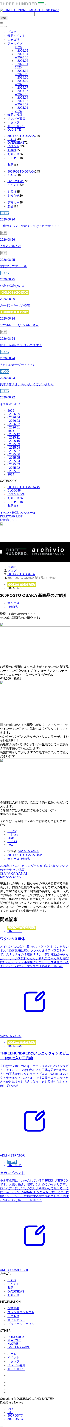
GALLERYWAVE (18, 1347)
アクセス (13, 1316)
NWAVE (12, 1343)
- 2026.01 (13, 427)
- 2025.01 (13, 471)
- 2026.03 (13, 420)
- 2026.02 (13, 424)
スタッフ (13, 122)
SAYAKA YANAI (28, 851)
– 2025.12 (21, 70)
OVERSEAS (15, 142)
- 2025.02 (13, 467)
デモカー (13, 157)
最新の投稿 (14, 114)
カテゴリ (13, 39)
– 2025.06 (21, 91)
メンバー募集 (16, 118)
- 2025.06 (13, 454)
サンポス (13, 603)
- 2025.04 (13, 461)
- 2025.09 (13, 444)
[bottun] (1, 23)
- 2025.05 (13, 457)
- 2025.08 (13, 447)
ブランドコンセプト (20, 1312)
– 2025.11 (21, 74)
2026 (18, 47)
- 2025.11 (13, 437)
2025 (18, 67)
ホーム (11, 1353)
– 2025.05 (21, 94)
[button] (1, 26)
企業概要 (13, 1308)
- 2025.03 (13, 464)
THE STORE (16, 126)
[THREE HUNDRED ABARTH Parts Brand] (29, 8)
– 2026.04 (21, 54)
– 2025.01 (21, 107)
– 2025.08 (21, 84)
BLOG (11, 139)
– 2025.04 (21, 97)
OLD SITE (14, 129)
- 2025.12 (13, 434)
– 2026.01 (21, 64)
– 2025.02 (21, 104)
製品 (10, 164)
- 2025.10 (13, 440)
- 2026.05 (13, 414)
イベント (13, 146)
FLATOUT (14, 1340)
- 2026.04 (13, 417)
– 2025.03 (21, 101)
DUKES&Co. (16, 1337)
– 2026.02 (21, 60)
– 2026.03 (21, 57)
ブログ (11, 31)
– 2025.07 (21, 87)
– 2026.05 (21, 50)
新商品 (13, 606)
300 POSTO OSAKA (21, 135)
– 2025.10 (21, 77)
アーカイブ (14, 43)
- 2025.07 (13, 451)
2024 (18, 111)
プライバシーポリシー (22, 1324)
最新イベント (16, 35)
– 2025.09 (21, 80)
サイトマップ (16, 1320)
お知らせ (13, 154)
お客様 (11, 150)
